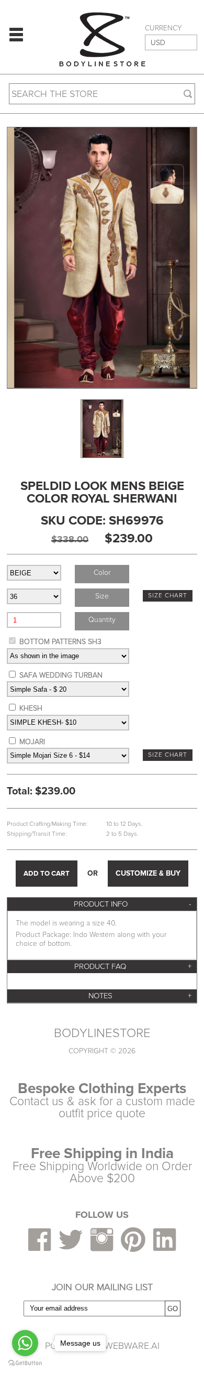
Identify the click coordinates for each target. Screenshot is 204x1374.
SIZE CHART (167, 595)
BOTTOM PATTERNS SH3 (60, 641)
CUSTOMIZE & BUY (148, 873)
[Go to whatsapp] (25, 1343)
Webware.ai (132, 1345)
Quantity (102, 619)
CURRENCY (163, 28)
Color (102, 572)
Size (102, 596)
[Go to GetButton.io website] (25, 1363)
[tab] (102, 904)
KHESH (30, 708)
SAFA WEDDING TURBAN (61, 675)
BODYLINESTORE (102, 1033)
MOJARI (32, 741)
